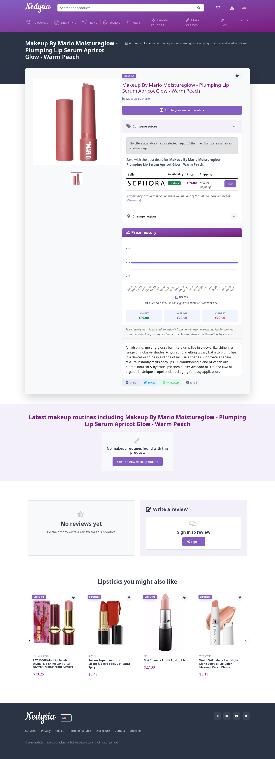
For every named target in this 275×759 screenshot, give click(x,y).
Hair (92, 23)
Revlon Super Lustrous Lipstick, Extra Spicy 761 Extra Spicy (109, 663)
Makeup (67, 23)
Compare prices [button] (144, 126)
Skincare (39, 23)
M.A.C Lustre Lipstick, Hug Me (164, 660)
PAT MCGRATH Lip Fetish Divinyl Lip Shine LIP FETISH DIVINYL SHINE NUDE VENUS (53, 663)
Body (114, 23)
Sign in (195, 541)
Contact (120, 731)
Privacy (46, 731)
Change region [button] (144, 216)
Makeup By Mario (138, 98)
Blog (223, 25)
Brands (242, 20)
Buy (230, 184)
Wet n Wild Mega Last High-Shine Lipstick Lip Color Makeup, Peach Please (218, 663)
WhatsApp (172, 382)
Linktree (135, 731)
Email (193, 382)
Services (30, 731)
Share (132, 382)
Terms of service (80, 731)
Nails (136, 23)
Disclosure (133, 200)
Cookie (59, 731)
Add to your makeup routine (184, 110)
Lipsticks (148, 43)
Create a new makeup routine (137, 462)
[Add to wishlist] (237, 76)
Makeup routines (194, 22)
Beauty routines (159, 22)
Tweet (151, 382)
